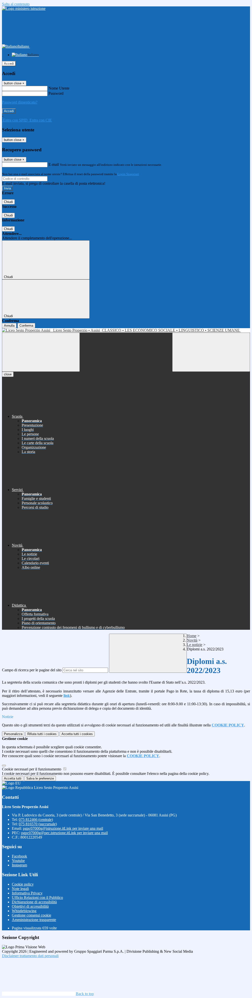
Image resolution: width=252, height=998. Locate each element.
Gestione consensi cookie (31, 915)
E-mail (53, 164)
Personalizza (13, 734)
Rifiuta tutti (42, 734)
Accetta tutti (77, 734)
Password (55, 93)
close (8, 374)
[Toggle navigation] (41, 352)
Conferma (26, 325)
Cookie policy (23, 884)
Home (191, 636)
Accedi (9, 63)
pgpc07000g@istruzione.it (63, 828)
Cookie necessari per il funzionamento (32, 769)
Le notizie (194, 645)
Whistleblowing (24, 911)
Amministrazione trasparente (34, 920)
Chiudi (8, 202)
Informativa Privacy (27, 893)
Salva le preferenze (40, 778)
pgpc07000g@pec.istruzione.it (64, 833)
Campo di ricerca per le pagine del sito (32, 670)
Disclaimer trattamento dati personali (30, 956)
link (66, 695)
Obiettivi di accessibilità (30, 906)
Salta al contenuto (16, 4)
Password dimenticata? (19, 102)
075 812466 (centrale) (36, 819)
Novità (192, 640)
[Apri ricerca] (211, 352)
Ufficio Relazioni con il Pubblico (37, 897)
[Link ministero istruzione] (24, 8)
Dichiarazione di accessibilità (34, 902)
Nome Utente (58, 88)
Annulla (9, 325)
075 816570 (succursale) (38, 824)
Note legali (20, 889)
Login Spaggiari (128, 174)
